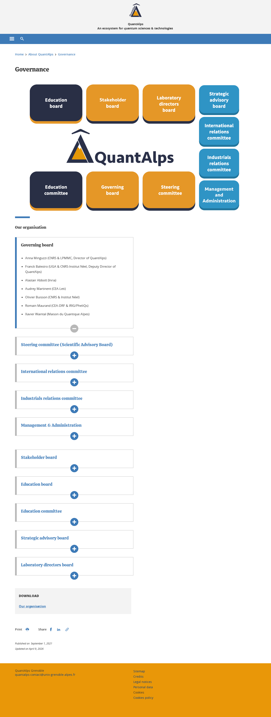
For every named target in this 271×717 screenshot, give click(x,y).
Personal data (143, 687)
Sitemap (139, 671)
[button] (22, 39)
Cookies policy (143, 698)
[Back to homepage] (135, 10)
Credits (138, 676)
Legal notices (142, 682)
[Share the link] (67, 629)
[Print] (27, 629)
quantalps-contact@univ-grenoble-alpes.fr (45, 675)
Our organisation (32, 606)
